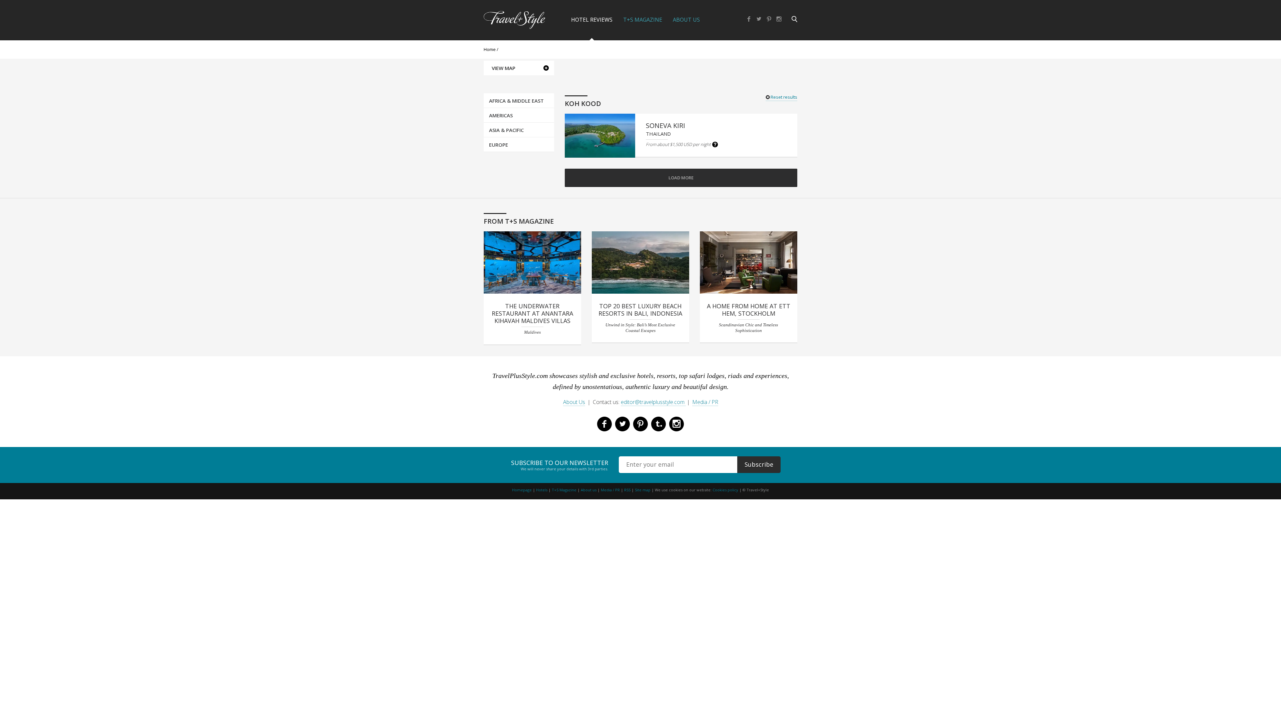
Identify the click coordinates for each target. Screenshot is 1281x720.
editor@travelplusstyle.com (653, 402)
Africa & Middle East (516, 100)
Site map (643, 489)
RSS (627, 489)
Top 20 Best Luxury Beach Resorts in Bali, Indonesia (640, 309)
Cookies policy (725, 489)
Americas (501, 115)
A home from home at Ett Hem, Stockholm (748, 309)
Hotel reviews (591, 19)
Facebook (749, 19)
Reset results (784, 97)
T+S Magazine (642, 19)
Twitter (759, 19)
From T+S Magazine (519, 221)
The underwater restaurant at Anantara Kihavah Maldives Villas (532, 313)
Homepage (522, 489)
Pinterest (769, 19)
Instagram (779, 19)
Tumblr (658, 424)
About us (588, 489)
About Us (686, 19)
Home (490, 49)
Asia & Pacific (506, 130)
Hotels (541, 489)
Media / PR (705, 402)
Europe (498, 144)
